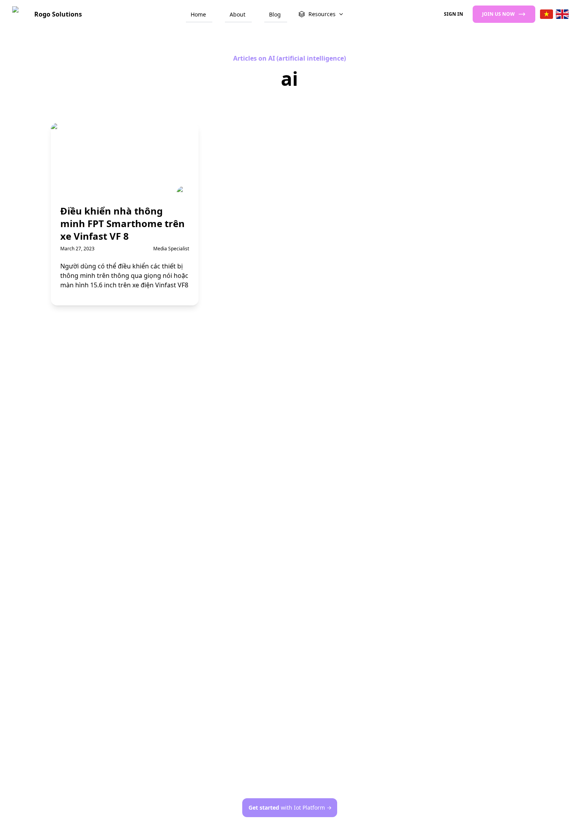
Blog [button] (275, 14)
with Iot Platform (290, 807)
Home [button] (198, 14)
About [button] (237, 14)
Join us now (498, 14)
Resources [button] (322, 14)
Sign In (453, 14)
